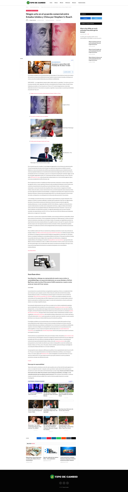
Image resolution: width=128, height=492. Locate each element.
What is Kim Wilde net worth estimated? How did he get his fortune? (89, 30)
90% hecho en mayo (35, 177)
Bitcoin (61, 2)
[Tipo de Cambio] (36, 2)
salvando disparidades (47, 330)
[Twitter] (21, 65)
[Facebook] (21, 62)
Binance (74, 2)
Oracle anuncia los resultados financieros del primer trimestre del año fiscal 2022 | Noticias (68, 459)
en (88, 34)
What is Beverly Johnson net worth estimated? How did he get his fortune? (95, 59)
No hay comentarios (50, 20)
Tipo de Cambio (65, 487)
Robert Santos (33, 20)
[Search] (99, 2)
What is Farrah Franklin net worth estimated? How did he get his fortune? (95, 51)
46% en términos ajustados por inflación (42, 296)
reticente (40, 316)
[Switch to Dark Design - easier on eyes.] (101, 2)
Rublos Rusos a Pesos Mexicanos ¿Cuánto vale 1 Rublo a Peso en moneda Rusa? (33, 459)
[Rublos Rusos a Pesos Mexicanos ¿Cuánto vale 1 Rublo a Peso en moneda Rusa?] (33, 451)
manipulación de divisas (38, 314)
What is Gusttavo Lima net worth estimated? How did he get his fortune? (95, 43)
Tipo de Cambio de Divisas (32, 10)
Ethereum (67, 2)
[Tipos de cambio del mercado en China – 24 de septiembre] (51, 451)
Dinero (56, 2)
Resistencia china (45, 353)
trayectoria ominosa (59, 341)
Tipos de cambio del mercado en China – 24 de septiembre (50, 458)
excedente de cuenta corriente (62, 307)
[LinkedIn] (21, 69)
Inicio (51, 2)
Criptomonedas (81, 2)
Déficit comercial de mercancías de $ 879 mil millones (49, 232)
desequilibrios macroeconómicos (56, 239)
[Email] (21, 76)
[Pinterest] (21, 72)
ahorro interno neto (69, 335)
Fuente (29, 360)
